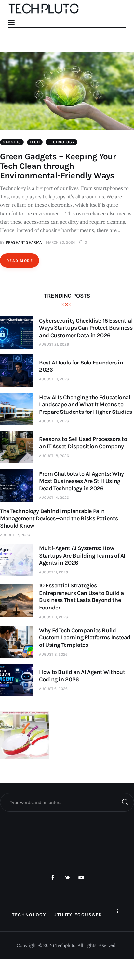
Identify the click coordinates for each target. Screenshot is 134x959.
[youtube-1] (81, 877)
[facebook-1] (53, 877)
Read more (20, 260)
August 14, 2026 (54, 497)
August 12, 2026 (15, 535)
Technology (61, 142)
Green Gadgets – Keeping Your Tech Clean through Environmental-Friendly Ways (58, 166)
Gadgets (12, 142)
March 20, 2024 (60, 242)
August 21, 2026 (54, 344)
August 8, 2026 (53, 654)
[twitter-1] (67, 877)
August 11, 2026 (53, 572)
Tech (35, 142)
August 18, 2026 (54, 379)
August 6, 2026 (53, 688)
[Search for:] (67, 802)
